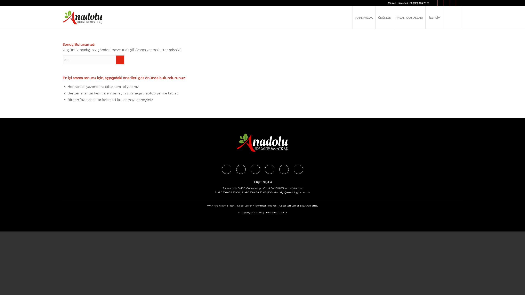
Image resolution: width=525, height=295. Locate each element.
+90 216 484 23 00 (229, 192)
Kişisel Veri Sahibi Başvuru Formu (298, 205)
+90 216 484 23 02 (255, 192)
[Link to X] (447, 3)
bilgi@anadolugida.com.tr (294, 192)
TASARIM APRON (276, 212)
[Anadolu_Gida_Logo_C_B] (91, 17)
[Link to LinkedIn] (459, 3)
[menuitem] (364, 17)
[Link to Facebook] (434, 3)
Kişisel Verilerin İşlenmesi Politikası (257, 205)
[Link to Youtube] (453, 3)
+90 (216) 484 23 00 (419, 3)
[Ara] (453, 17)
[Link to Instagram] (441, 3)
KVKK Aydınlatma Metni (221, 205)
